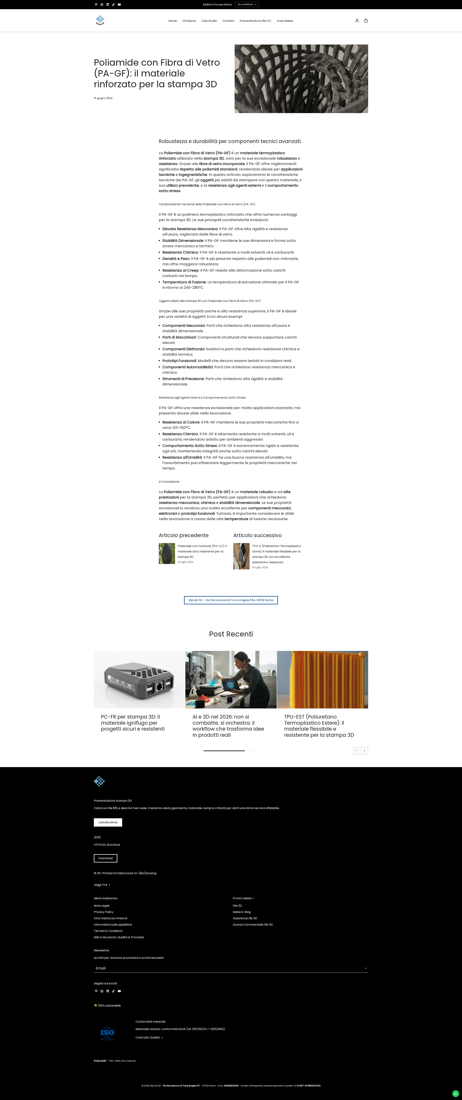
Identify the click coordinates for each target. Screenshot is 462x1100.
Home (172, 21)
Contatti (228, 21)
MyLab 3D (155, 1085)
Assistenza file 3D (245, 918)
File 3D (237, 906)
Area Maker (285, 21)
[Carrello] (366, 20)
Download (105, 858)
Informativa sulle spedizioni (113, 925)
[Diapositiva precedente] (355, 750)
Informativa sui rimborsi (110, 918)
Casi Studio (209, 21)
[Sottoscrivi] (365, 968)
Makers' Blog (242, 912)
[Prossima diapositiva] (364, 750)
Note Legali (101, 906)
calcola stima (107, 822)
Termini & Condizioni (108, 931)
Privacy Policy (103, 912)
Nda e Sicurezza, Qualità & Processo (119, 937)
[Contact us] (455, 1093)
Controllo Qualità (148, 1037)
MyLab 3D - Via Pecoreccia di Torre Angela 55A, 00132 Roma (231, 600)
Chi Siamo (189, 21)
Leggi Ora (100, 885)
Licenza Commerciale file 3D (253, 925)
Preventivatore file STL (255, 21)
